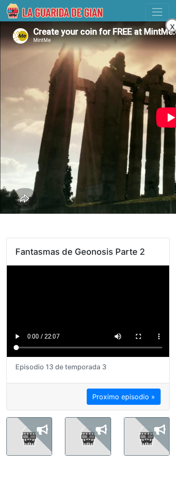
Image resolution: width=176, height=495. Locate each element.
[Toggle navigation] (157, 12)
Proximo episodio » (123, 396)
